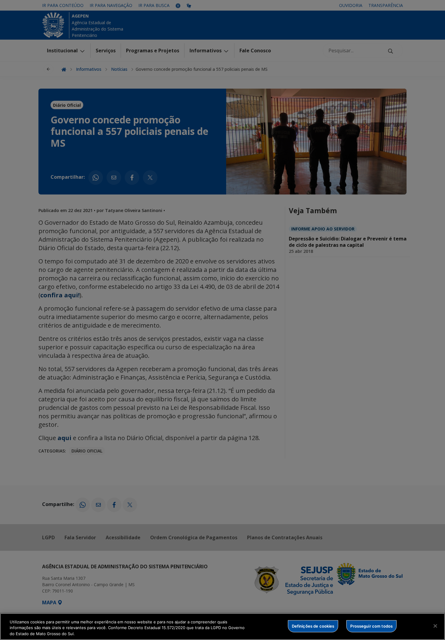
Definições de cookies (313, 625)
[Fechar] (435, 625)
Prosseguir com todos (371, 625)
